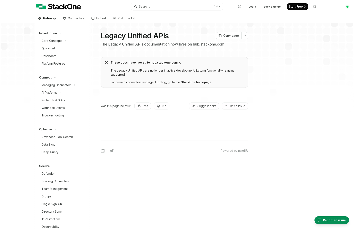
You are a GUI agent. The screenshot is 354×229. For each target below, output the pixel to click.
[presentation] (63, 126)
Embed (101, 18)
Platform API (126, 18)
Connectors (76, 18)
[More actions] (244, 35)
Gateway (49, 18)
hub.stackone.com (164, 62)
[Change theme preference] (314, 6)
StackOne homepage (196, 82)
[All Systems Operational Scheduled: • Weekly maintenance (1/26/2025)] (347, 6)
